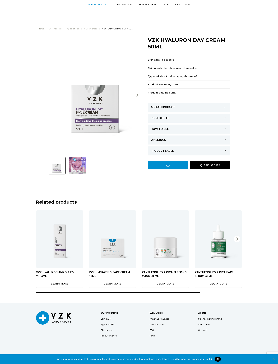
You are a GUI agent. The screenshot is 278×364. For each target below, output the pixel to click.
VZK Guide (156, 312)
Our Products (109, 312)
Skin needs (106, 330)
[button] (137, 95)
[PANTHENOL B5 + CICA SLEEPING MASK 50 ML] (165, 239)
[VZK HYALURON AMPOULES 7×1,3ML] (59, 239)
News (152, 335)
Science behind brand (210, 318)
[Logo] (53, 318)
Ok (217, 359)
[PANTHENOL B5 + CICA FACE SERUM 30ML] (218, 239)
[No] (274, 359)
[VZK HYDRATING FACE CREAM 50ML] (112, 239)
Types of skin (108, 324)
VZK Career (204, 324)
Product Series (109, 335)
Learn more (59, 283)
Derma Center (156, 324)
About (202, 312)
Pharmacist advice (159, 318)
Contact (202, 330)
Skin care (106, 318)
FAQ (151, 330)
